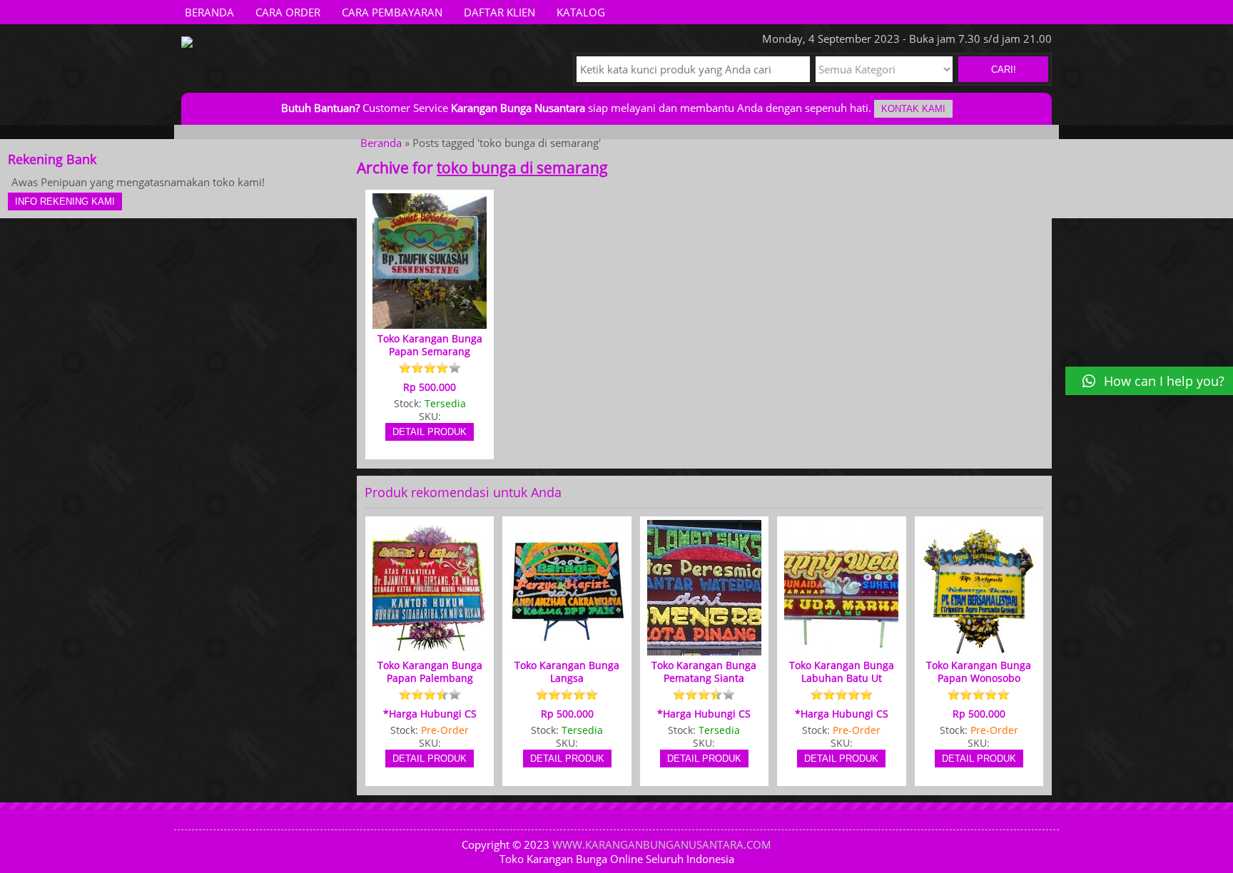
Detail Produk (429, 432)
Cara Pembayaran (392, 12)
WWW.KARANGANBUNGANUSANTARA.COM (661, 844)
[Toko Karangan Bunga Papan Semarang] (429, 322)
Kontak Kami (913, 108)
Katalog (581, 12)
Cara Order (287, 12)
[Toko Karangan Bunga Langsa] (567, 649)
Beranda (209, 12)
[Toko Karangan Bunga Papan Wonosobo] (979, 649)
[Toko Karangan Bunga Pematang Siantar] (704, 649)
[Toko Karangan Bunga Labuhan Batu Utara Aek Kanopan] (841, 649)
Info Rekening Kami (65, 201)
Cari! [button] (1003, 69)
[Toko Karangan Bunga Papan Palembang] (429, 649)
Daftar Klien (499, 12)
